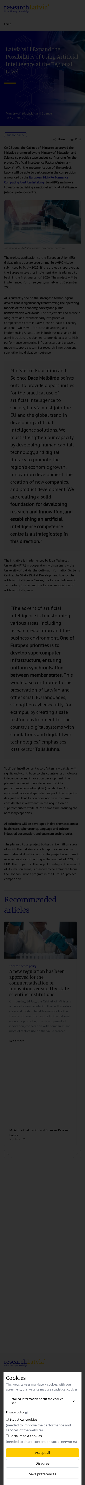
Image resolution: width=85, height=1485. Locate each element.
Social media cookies (25, 1436)
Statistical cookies (23, 1419)
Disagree (42, 1463)
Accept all (42, 1452)
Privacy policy (15, 1412)
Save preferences (42, 1474)
